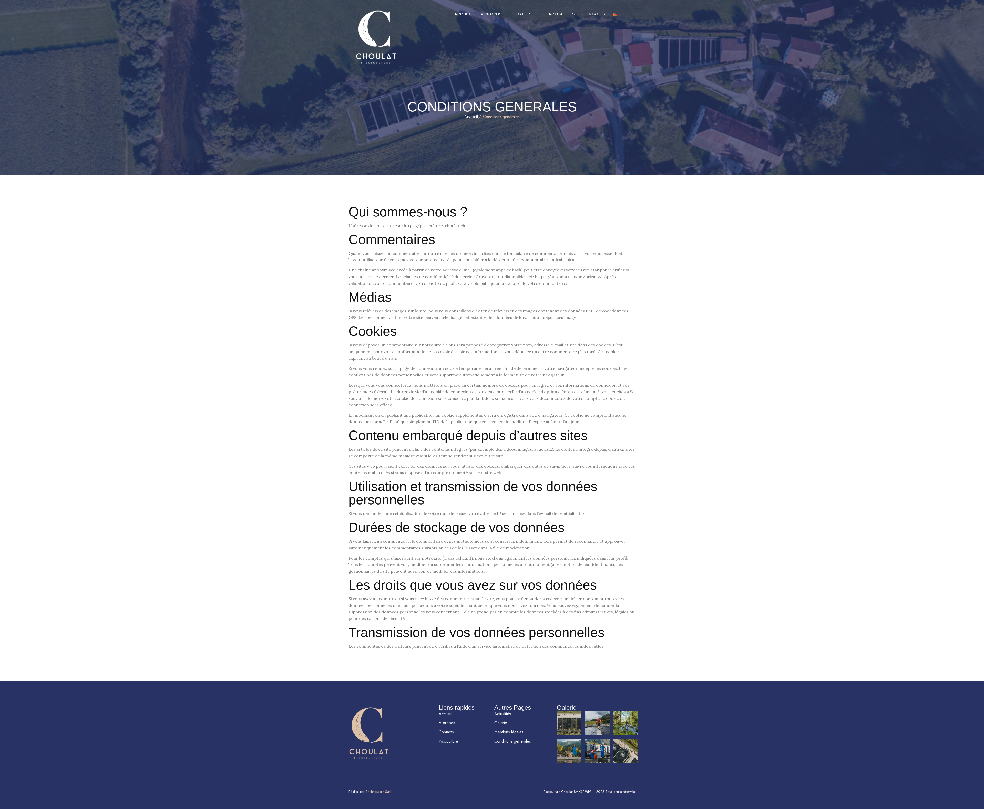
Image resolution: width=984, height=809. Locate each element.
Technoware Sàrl (378, 791)
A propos (491, 14)
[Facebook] (353, 767)
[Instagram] (369, 767)
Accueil (464, 14)
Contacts (593, 14)
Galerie (525, 14)
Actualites (562, 14)
